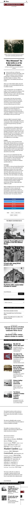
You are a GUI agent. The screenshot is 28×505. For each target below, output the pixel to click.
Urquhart (13, 465)
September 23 (7, 462)
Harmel (21, 443)
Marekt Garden (17, 446)
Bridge (10, 441)
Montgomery (6, 451)
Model (20, 449)
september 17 (8, 457)
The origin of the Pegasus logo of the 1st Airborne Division (18, 355)
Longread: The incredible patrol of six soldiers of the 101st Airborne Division (13, 242)
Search (21, 293)
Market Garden (13, 215)
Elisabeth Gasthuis (8, 443)
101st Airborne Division (10, 439)
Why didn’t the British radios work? (18, 344)
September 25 (7, 463)
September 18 (17, 457)
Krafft (16, 445)
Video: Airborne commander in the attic (11, 310)
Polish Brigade (17, 453)
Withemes (21, 499)
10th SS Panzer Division (9, 437)
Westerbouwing (12, 467)
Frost (12, 212)
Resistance (11, 455)
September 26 (14, 463)
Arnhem (19, 439)
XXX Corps (18, 467)
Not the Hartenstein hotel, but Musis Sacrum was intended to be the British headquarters (18, 369)
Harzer (5, 445)
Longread (12, 446)
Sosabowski (7, 465)
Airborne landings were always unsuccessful (17, 381)
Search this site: (7, 291)
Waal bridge (6, 467)
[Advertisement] (14, 23)
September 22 (15, 460)
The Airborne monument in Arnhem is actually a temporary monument (18, 395)
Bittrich (6, 441)
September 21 (8, 460)
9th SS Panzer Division (9, 435)
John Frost (17, 212)
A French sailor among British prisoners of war (12, 264)
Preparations (6, 455)
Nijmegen (15, 451)
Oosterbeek (8, 453)
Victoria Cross (20, 465)
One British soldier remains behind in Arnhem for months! (13, 285)
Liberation (6, 446)
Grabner (18, 443)
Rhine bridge (17, 455)
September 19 (8, 459)
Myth (10, 451)
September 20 (16, 459)
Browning (15, 441)
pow (22, 453)
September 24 (14, 462)
